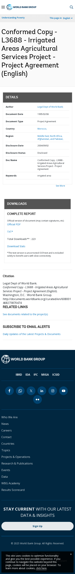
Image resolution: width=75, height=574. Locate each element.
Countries (7, 444)
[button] (71, 7)
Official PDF (14, 224)
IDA (27, 375)
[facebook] (9, 390)
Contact (6, 437)
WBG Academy (10, 483)
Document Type (14, 121)
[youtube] (63, 390)
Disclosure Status (15, 152)
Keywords (11, 175)
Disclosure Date (15, 145)
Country (10, 128)
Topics (5, 450)
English (66, 18)
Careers (6, 430)
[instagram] (52, 390)
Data (4, 477)
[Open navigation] (3, 7)
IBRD (19, 375)
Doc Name (11, 160)
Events (5, 470)
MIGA (45, 375)
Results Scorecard (13, 490)
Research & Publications (17, 463)
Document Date (14, 114)
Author (9, 106)
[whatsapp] (20, 390)
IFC (36, 375)
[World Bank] (37, 359)
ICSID (55, 375)
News (5, 424)
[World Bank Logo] (21, 7)
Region (9, 136)
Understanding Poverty (13, 17)
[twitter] (31, 390)
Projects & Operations (15, 457)
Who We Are (9, 417)
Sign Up (37, 526)
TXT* (10, 231)
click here (41, 568)
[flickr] (37, 399)
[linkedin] (42, 390)
